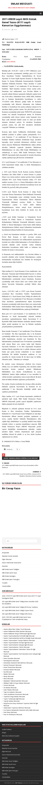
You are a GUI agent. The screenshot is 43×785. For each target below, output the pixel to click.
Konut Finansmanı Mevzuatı (13, 667)
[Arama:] (21, 541)
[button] (40, 13)
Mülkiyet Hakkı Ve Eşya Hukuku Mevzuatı (17, 683)
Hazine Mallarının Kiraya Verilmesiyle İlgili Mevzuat (20, 634)
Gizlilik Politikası (7, 729)
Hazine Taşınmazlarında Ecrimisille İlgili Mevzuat (21, 458)
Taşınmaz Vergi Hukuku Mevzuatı (14, 696)
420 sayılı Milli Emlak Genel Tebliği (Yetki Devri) (17, 614)
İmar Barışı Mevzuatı (10, 712)
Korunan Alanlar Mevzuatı (12, 670)
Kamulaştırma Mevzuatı (11, 661)
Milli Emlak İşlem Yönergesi (11, 579)
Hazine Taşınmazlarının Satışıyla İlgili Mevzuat (18, 645)
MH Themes (18, 783)
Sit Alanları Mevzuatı (10, 688)
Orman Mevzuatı (9, 685)
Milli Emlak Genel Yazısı (9, 573)
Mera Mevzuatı (8, 679)
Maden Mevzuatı (9, 674)
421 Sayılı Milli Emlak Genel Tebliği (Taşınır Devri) (17, 610)
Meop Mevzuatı (9, 676)
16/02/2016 (7, 29)
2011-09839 (11, 61)
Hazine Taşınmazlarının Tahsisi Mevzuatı (17, 647)
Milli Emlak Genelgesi (9, 576)
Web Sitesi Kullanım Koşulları (10, 736)
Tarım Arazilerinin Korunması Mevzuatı (16, 694)
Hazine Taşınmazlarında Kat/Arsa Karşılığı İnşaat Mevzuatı (22, 638)
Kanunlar (5, 566)
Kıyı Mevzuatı (8, 672)
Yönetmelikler (6, 586)
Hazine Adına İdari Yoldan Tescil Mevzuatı (17, 629)
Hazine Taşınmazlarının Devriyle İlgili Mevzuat (18, 643)
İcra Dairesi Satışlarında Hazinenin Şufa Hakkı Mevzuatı (21, 710)
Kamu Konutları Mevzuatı (12, 658)
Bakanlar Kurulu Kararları (10, 556)
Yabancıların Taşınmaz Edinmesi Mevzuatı (17, 708)
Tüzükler (5, 583)
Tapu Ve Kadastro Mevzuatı (12, 692)
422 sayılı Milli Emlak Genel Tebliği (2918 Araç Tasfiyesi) (20, 607)
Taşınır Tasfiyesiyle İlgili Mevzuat (14, 699)
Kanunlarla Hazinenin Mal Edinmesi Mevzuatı (18, 663)
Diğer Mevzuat (7, 559)
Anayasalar (5, 553)
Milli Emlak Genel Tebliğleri (10, 569)
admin (15, 29)
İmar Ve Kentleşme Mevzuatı (13, 714)
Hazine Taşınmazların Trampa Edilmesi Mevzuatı (19, 640)
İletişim (4, 733)
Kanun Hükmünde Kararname (11, 563)
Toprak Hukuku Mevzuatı (12, 701)
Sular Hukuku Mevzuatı (11, 690)
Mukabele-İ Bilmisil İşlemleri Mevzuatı (16, 681)
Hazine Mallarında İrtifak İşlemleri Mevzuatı (17, 631)
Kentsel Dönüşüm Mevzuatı (12, 665)
